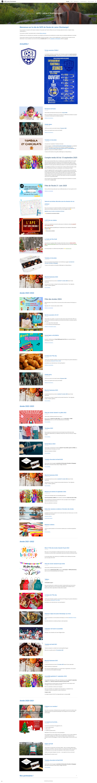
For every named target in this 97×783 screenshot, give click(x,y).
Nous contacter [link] (91, 1)
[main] (48, 13)
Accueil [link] (67, 1)
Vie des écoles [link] (83, 1)
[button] (96, 1)
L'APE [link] (71, 1)
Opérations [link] (76, 1)
